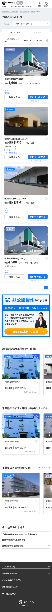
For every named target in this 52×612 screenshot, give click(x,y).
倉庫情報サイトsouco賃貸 (10, 12)
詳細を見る (14, 97)
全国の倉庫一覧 (24, 12)
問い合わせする (37, 97)
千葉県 (33, 12)
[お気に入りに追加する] (46, 79)
